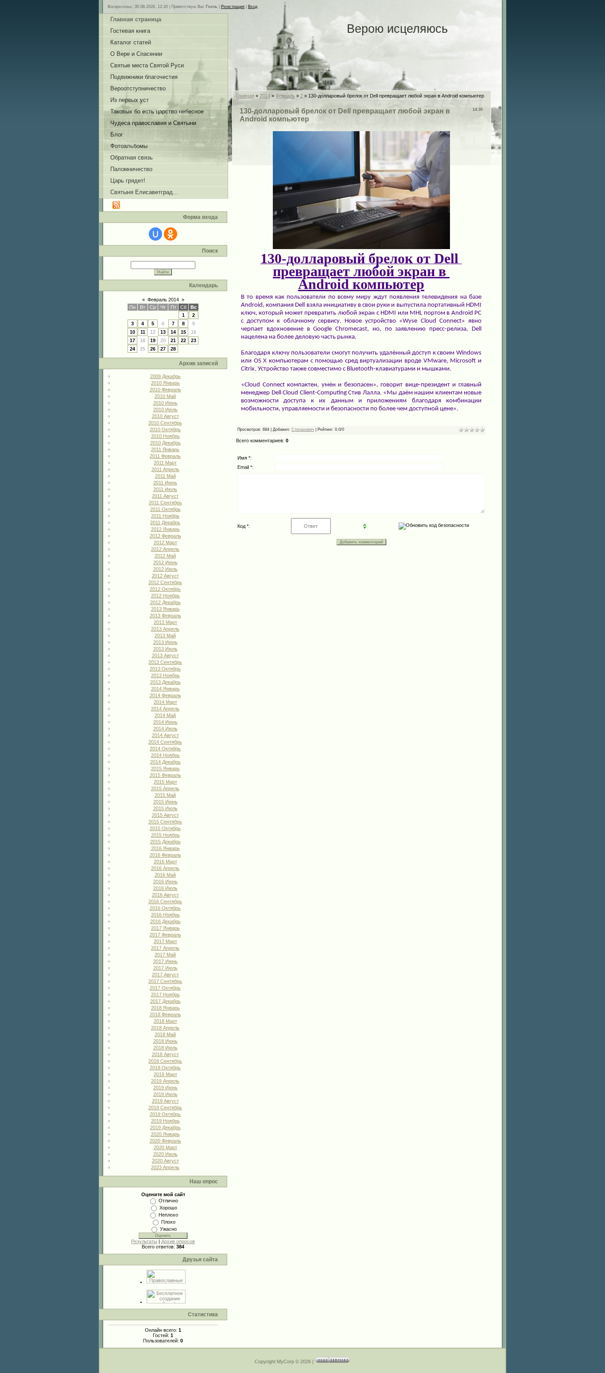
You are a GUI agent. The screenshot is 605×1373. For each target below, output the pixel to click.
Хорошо (168, 1207)
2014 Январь (165, 688)
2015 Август (165, 815)
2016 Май (165, 875)
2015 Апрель (165, 788)
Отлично (168, 1200)
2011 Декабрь (165, 522)
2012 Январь (165, 529)
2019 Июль (165, 1094)
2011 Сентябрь (165, 502)
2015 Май (165, 795)
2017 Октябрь (165, 988)
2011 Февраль (165, 456)
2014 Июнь (165, 722)
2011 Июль (165, 489)
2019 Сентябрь (165, 1107)
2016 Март (165, 861)
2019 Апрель (165, 1081)
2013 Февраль (165, 615)
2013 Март (165, 622)
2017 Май (165, 954)
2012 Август (165, 575)
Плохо (168, 1222)
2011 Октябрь (165, 509)
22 (183, 340)
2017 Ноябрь (165, 994)
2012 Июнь (165, 562)
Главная (245, 95)
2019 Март (165, 1074)
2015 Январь (165, 768)
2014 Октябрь (165, 748)
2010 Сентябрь (165, 422)
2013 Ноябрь (165, 675)
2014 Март (165, 702)
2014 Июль (165, 728)
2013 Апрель (165, 629)
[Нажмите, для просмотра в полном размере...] (361, 247)
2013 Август (165, 655)
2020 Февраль (165, 1140)
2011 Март (165, 462)
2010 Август (165, 416)
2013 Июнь (165, 642)
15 (183, 332)
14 (173, 332)
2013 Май (165, 635)
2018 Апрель (165, 1027)
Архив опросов (178, 1241)
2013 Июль (165, 648)
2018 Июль (165, 1047)
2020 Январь (165, 1134)
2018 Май (165, 1034)
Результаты (144, 1241)
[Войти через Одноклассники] (170, 234)
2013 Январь (165, 609)
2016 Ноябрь (165, 914)
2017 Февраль (165, 934)
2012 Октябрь (165, 589)
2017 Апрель (165, 948)
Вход (252, 6)
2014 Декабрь (165, 762)
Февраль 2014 (163, 299)
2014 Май (165, 715)
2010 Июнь (165, 403)
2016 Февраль (165, 855)
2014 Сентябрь (165, 742)
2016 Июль (165, 888)
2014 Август (165, 735)
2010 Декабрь (165, 442)
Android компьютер (361, 284)
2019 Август (165, 1101)
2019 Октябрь (165, 1114)
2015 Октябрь (165, 828)
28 (173, 348)
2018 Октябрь (165, 1067)
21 (173, 340)
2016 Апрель (165, 868)
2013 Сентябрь (165, 662)
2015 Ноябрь (165, 835)
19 (152, 340)
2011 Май (165, 476)
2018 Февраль (165, 1014)
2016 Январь (165, 848)
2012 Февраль (165, 535)
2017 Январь (165, 928)
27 (163, 348)
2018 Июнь (165, 1041)
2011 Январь (165, 449)
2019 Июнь (165, 1087)
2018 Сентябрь (165, 1061)
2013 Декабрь (165, 682)
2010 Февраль (165, 389)
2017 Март (165, 941)
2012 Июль (165, 569)
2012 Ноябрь (165, 595)
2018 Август (165, 1054)
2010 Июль (165, 409)
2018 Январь (165, 1007)
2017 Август (165, 974)
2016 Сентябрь (165, 901)
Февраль (285, 95)
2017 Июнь (165, 961)
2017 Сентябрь (165, 981)
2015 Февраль (165, 775)
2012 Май (165, 555)
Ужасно (168, 1229)
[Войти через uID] (155, 234)
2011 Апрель (165, 469)
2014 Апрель (165, 708)
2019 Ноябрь (165, 1120)
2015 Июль (165, 808)
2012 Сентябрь (165, 582)
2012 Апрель (165, 549)
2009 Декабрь (165, 376)
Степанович (302, 429)
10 (132, 332)
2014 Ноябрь (165, 755)
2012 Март (165, 542)
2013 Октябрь (165, 668)
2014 (265, 95)
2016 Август (165, 894)
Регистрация (232, 6)
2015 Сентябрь (165, 821)
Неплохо (168, 1214)
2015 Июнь (165, 801)
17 (132, 340)
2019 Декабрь (165, 1127)
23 (193, 340)
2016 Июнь (165, 881)
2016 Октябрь (165, 908)
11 (142, 332)
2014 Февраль (165, 695)
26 (152, 348)
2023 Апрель (165, 1167)
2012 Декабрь (165, 602)
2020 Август (165, 1160)
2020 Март (165, 1147)
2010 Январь (165, 383)
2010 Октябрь (165, 429)
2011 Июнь (165, 482)
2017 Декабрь (165, 1001)
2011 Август (165, 496)
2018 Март (165, 1021)
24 (132, 348)
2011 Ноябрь (165, 516)
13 (163, 332)
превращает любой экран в (361, 271)
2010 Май (165, 396)
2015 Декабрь (165, 841)
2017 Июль (165, 968)
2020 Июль (165, 1154)
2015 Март (165, 781)
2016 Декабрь (165, 921)
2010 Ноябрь (165, 436)
